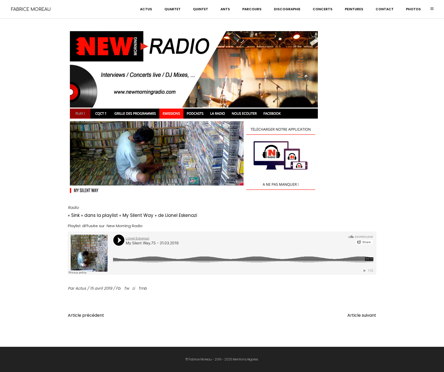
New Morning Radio (125, 225)
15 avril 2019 (101, 288)
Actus (81, 288)
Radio (73, 207)
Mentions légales (245, 359)
